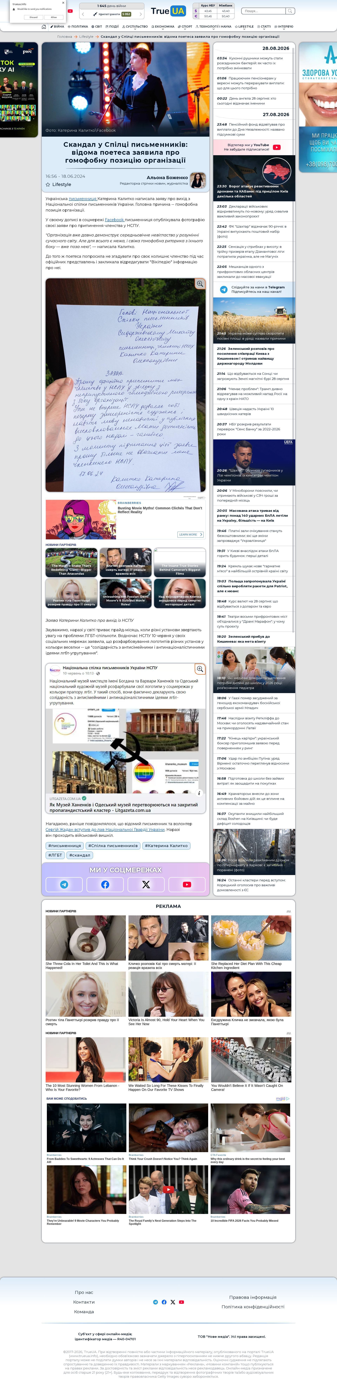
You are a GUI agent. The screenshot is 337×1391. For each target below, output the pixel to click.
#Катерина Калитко (166, 845)
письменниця (83, 198)
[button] (82, 14)
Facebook (115, 219)
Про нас (84, 1292)
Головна (64, 36)
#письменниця (64, 845)
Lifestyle (86, 36)
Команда (84, 1311)
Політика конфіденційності (253, 1306)
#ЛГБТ (55, 855)
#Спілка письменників (113, 845)
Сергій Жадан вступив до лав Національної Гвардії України (105, 829)
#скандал (79, 855)
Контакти (84, 1302)
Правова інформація (253, 1297)
